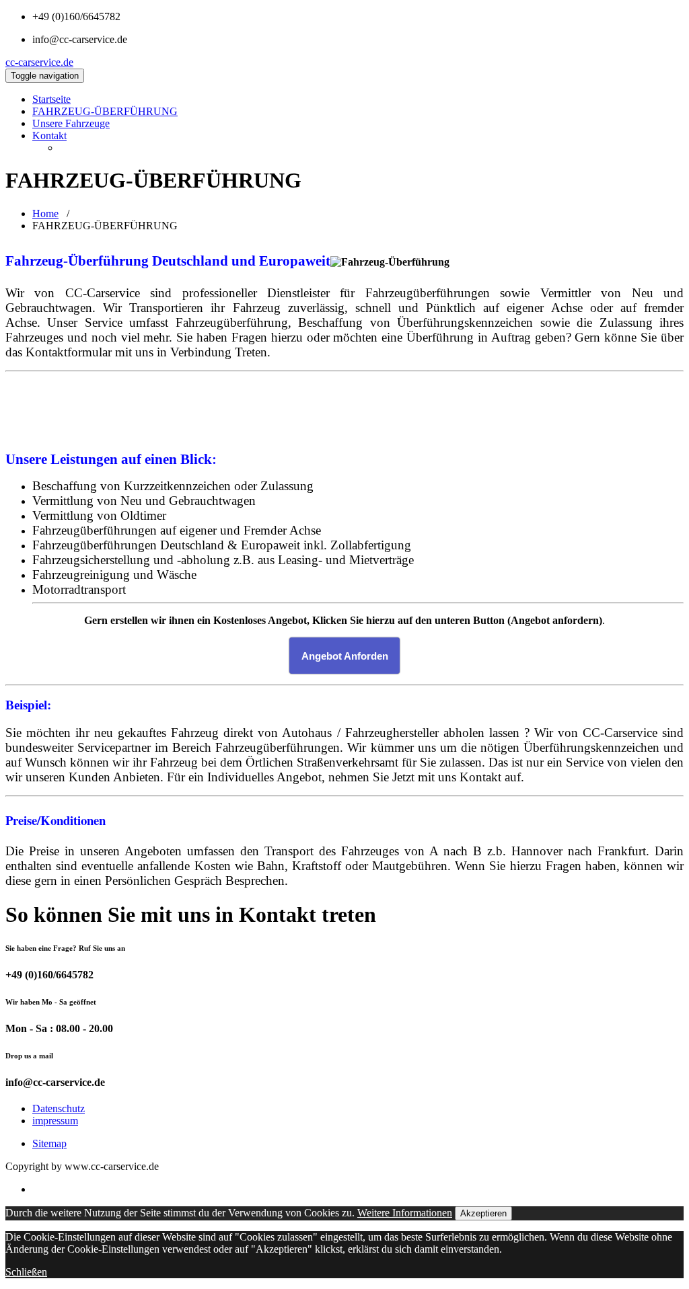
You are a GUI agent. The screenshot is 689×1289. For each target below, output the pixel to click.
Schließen (26, 1272)
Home (45, 213)
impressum (55, 1120)
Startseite (51, 99)
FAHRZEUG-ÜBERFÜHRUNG (105, 111)
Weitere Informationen (404, 1212)
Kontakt (49, 135)
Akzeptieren (483, 1213)
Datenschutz (58, 1108)
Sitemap (49, 1143)
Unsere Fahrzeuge (71, 123)
